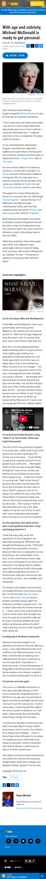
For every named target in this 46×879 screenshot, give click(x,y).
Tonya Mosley (20, 43)
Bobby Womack (22, 597)
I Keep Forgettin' (11, 200)
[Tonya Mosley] (7, 799)
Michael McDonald (29, 113)
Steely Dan (30, 184)
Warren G (33, 210)
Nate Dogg (7, 213)
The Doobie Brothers (12, 187)
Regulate (34, 213)
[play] (3, 876)
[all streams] (42, 876)
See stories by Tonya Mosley (29, 808)
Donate (38, 4)
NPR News (14, 777)
